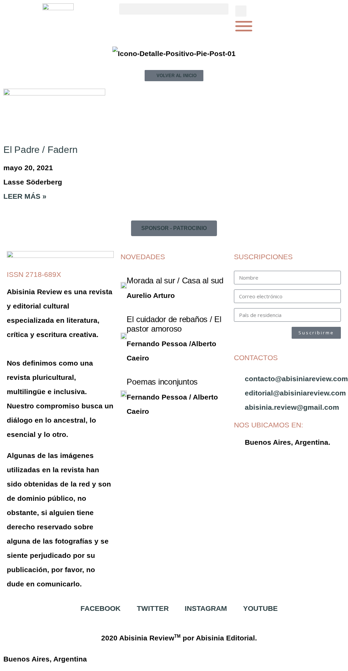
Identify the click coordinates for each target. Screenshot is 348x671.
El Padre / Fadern (40, 149)
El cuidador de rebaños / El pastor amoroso (174, 324)
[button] (173, 9)
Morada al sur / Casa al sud (175, 280)
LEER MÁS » (25, 196)
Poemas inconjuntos (162, 381)
